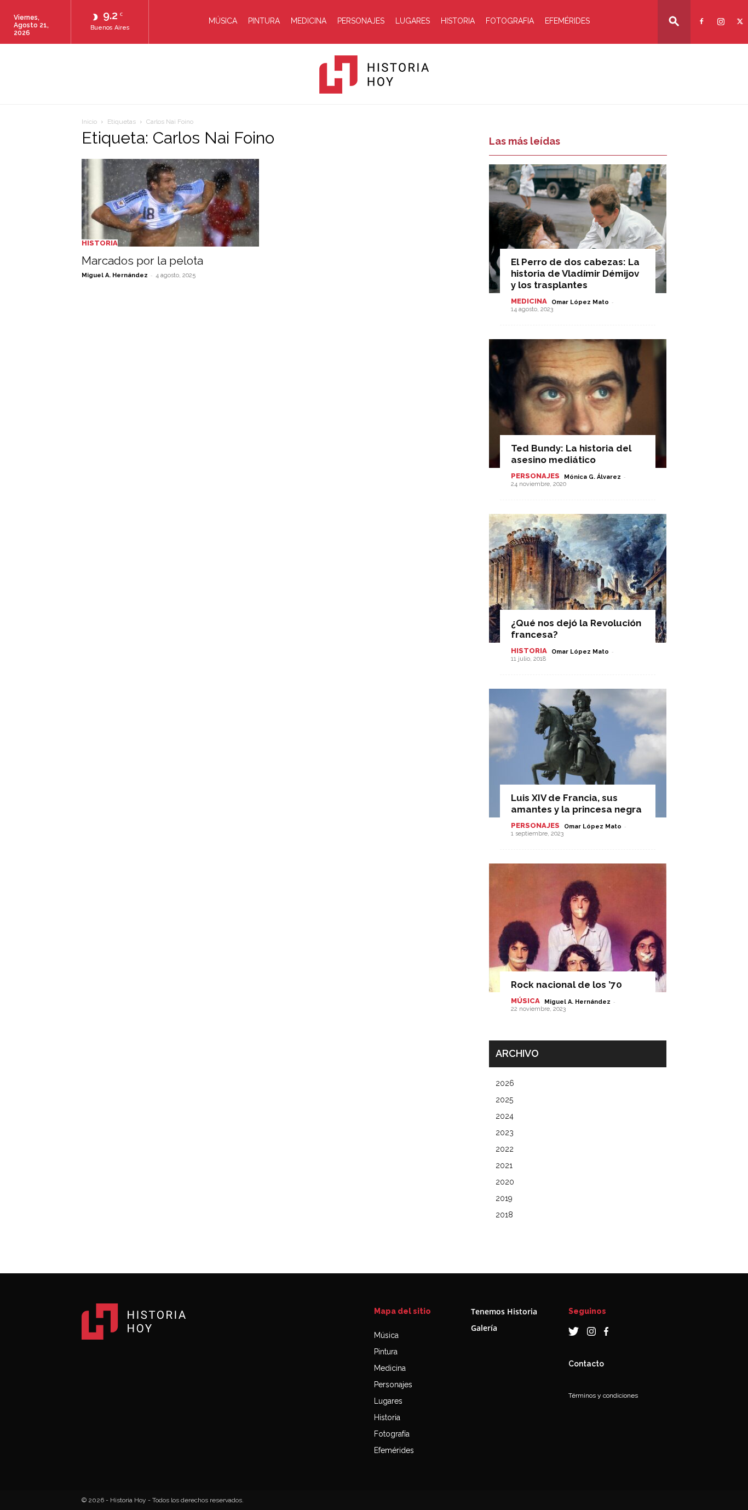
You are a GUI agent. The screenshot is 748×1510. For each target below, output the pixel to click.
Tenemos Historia (504, 1311)
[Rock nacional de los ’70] (577, 927)
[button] (674, 21)
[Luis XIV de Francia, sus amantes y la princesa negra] (577, 753)
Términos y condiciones (603, 1395)
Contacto (586, 1363)
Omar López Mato (580, 302)
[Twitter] (738, 14)
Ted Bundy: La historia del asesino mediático (571, 454)
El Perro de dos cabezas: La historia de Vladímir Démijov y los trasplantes (575, 273)
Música (223, 20)
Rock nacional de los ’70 (566, 984)
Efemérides (567, 20)
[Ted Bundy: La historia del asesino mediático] (577, 403)
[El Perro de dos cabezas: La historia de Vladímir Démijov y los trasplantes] (577, 228)
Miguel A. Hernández (115, 275)
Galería (484, 1328)
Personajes (360, 20)
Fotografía (392, 1433)
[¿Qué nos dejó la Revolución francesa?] (577, 578)
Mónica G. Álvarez (592, 477)
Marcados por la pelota (142, 260)
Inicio (89, 121)
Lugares (412, 20)
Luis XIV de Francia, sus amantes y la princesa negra (576, 803)
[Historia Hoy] (374, 74)
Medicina (308, 20)
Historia (458, 20)
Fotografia (510, 20)
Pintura (264, 20)
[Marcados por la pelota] (170, 203)
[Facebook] (700, 14)
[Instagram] (719, 14)
